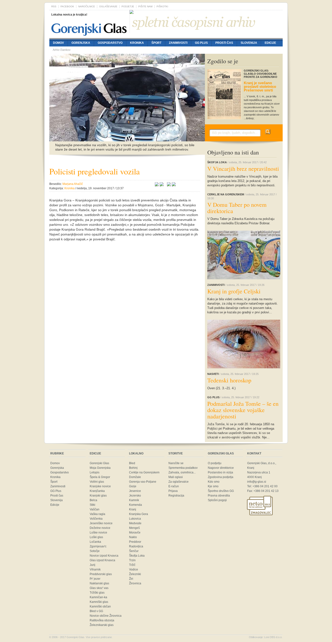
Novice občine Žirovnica (106, 615)
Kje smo (213, 486)
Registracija (176, 495)
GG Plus (201, 43)
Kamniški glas (99, 602)
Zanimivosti (178, 43)
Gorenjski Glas (99, 463)
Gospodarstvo (110, 43)
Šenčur (134, 551)
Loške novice (98, 532)
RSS (53, 6)
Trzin (132, 560)
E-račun (173, 486)
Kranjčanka (97, 491)
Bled (132, 463)
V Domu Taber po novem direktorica (237, 208)
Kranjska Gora (138, 514)
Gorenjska (80, 43)
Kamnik (134, 500)
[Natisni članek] (174, 185)
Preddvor (135, 541)
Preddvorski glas (101, 574)
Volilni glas (97, 481)
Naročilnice (86, 6)
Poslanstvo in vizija (220, 472)
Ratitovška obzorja (102, 620)
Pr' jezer (95, 578)
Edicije (270, 43)
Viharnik (95, 569)
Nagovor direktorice (221, 468)
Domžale (135, 477)
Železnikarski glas (102, 625)
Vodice (133, 569)
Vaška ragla (97, 514)
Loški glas (96, 537)
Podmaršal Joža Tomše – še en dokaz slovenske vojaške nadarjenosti (243, 410)
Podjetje (128, 6)
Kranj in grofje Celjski (234, 291)
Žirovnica (135, 583)
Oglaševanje (108, 6)
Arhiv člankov (61, 50)
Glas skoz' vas (99, 588)
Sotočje (95, 551)
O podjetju (214, 463)
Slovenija (249, 43)
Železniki (135, 574)
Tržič (132, 565)
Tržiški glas (97, 592)
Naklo (133, 537)
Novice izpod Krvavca (104, 555)
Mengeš (134, 528)
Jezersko (135, 495)
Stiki (92, 504)
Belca (93, 500)
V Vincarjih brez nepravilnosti (243, 168)
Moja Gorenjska (100, 468)
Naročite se (175, 463)
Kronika (137, 43)
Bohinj (133, 468)
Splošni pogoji (217, 500)
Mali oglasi (175, 477)
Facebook (67, 6)
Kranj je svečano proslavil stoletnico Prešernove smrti (260, 86)
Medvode (135, 523)
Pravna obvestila (219, 495)
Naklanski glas (99, 583)
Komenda (135, 504)
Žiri (131, 578)
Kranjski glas (98, 495)
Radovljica (136, 546)
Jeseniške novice (101, 523)
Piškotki (162, 6)
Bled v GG (96, 611)
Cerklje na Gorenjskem (144, 472)
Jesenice (135, 491)
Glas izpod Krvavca (102, 560)
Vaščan (94, 509)
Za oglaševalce (178, 481)
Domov (58, 43)
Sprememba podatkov (183, 468)
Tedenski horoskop (229, 380)
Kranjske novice (100, 486)
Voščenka (96, 518)
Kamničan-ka (98, 597)
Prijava (173, 491)
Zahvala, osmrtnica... (182, 472)
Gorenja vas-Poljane (142, 481)
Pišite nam (145, 6)
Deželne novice (100, 528)
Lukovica (135, 518)
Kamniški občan (100, 606)
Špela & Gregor (100, 477)
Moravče (134, 532)
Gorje (132, 486)
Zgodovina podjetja (220, 477)
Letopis (94, 472)
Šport (156, 43)
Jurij (92, 565)
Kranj (132, 509)
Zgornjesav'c (98, 546)
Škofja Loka (137, 555)
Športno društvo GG (221, 491)
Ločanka (95, 541)
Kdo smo (213, 481)
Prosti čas (224, 43)
